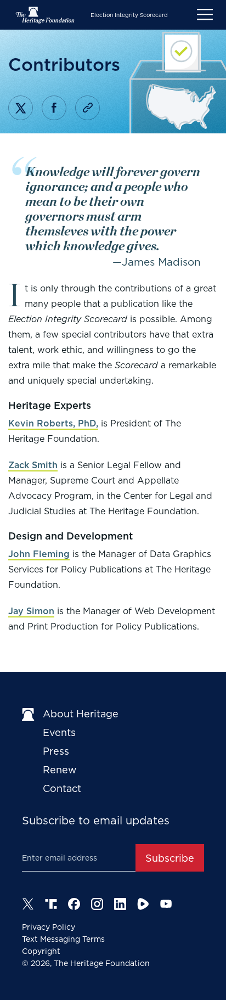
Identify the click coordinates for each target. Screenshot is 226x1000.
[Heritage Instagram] (97, 904)
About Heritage (80, 714)
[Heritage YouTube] (166, 904)
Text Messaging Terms (63, 939)
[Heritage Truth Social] (51, 904)
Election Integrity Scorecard (129, 15)
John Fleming (39, 554)
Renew (60, 770)
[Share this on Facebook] (54, 107)
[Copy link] (87, 107)
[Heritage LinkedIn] (120, 904)
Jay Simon (31, 611)
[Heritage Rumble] (143, 904)
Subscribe (169, 858)
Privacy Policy (48, 927)
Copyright (41, 951)
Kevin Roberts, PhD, (53, 423)
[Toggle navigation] (205, 15)
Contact (62, 788)
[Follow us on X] (28, 904)
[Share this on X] (20, 107)
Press (56, 751)
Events (59, 732)
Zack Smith (33, 465)
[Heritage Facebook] (74, 904)
